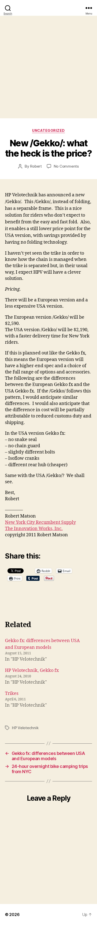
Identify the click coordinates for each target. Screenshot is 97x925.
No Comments (66, 166)
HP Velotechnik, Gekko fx (32, 670)
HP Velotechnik (25, 727)
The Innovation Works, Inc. (34, 529)
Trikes (11, 693)
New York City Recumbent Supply (40, 522)
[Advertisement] (48, 67)
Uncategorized (48, 130)
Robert (36, 166)
